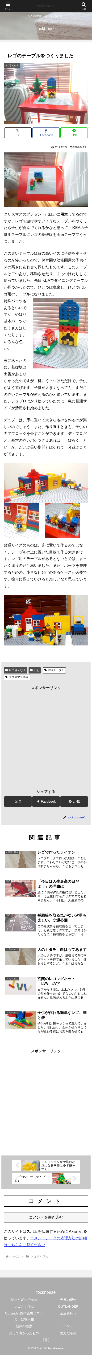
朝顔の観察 (24, 1326)
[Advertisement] (46, 737)
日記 (36, 670)
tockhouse (46, 6)
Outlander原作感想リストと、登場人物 (24, 1316)
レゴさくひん (17, 670)
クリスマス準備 (19, 677)
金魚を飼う (68, 1313)
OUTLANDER (68, 1306)
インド (68, 1326)
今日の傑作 (68, 1300)
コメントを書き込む (46, 1217)
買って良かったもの (24, 1333)
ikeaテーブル (56, 670)
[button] (83, 868)
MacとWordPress (24, 1300)
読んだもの (68, 1333)
